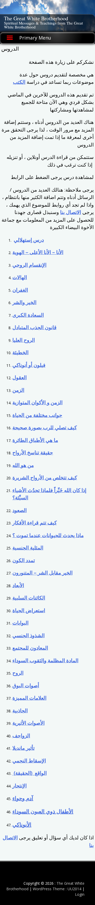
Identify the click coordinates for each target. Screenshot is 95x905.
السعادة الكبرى (28, 315)
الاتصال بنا (70, 212)
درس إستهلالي (29, 239)
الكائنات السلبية (28, 597)
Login (79, 894)
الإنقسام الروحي (29, 264)
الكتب (19, 82)
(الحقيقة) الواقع (29, 773)
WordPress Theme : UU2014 (57, 888)
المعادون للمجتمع (30, 647)
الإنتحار (19, 785)
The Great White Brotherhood (36, 18)
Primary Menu (35, 38)
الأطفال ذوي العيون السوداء (42, 811)
